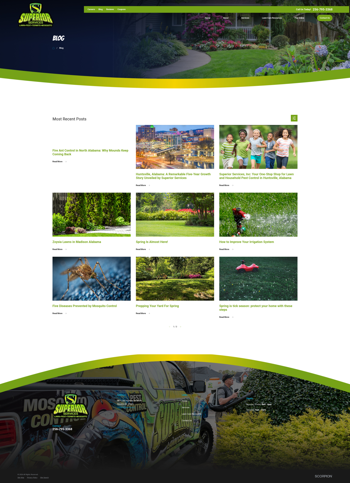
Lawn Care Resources (191, 414)
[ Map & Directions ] (126, 407)
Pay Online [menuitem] (299, 18)
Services (185, 407)
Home (184, 401)
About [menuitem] (226, 18)
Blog (101, 9)
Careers (91, 9)
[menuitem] (21, 477)
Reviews (110, 9)
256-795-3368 (322, 9)
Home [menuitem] (207, 18)
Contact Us (325, 18)
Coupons (121, 9)
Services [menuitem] (245, 18)
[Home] (36, 14)
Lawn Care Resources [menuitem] (272, 18)
